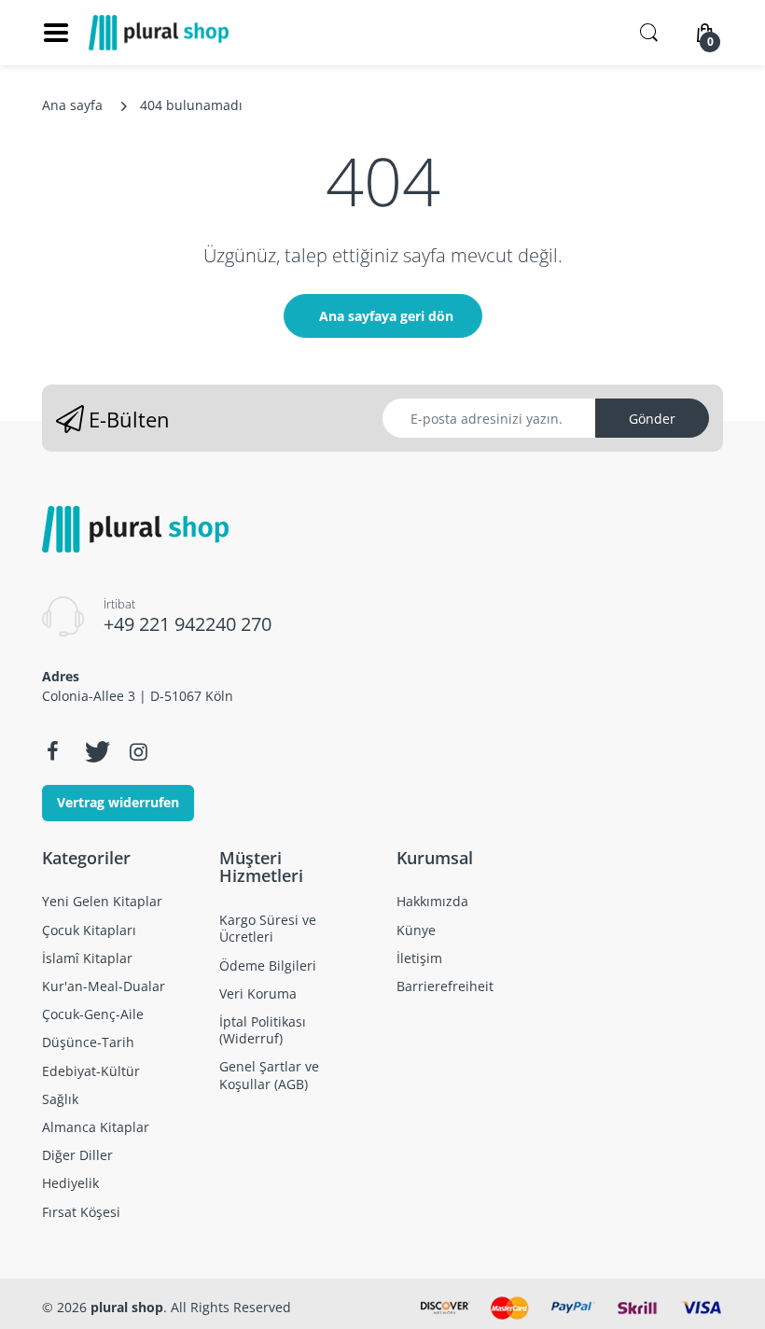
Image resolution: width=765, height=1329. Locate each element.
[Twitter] (95, 751)
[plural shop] (159, 32)
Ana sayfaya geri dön (386, 316)
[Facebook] (52, 751)
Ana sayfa (72, 105)
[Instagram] (138, 751)
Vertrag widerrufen (118, 802)
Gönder (652, 418)
